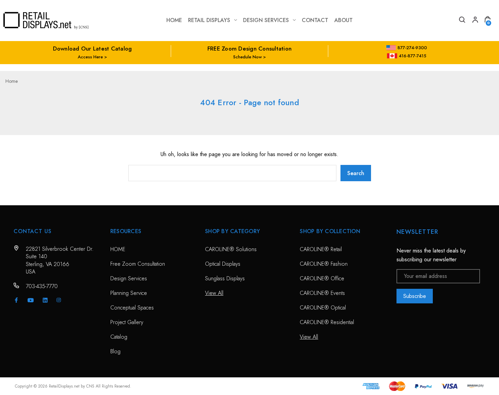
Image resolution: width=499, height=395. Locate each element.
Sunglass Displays (225, 278)
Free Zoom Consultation (137, 264)
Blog (115, 351)
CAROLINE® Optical (323, 308)
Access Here (90, 57)
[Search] (461, 20)
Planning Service (128, 293)
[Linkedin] (45, 300)
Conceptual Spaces (132, 308)
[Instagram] (58, 300)
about (343, 20)
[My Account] (474, 20)
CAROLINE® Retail (321, 249)
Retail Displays (209, 20)
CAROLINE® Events (322, 293)
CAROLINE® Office (322, 278)
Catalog (118, 337)
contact (315, 20)
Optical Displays (222, 264)
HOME (117, 249)
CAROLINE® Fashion (324, 264)
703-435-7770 (42, 286)
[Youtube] (30, 300)
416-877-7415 (412, 56)
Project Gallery (126, 322)
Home (174, 20)
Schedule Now (247, 57)
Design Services (266, 20)
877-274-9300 (412, 47)
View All (214, 293)
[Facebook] (16, 300)
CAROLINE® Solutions (231, 249)
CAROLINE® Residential (327, 322)
